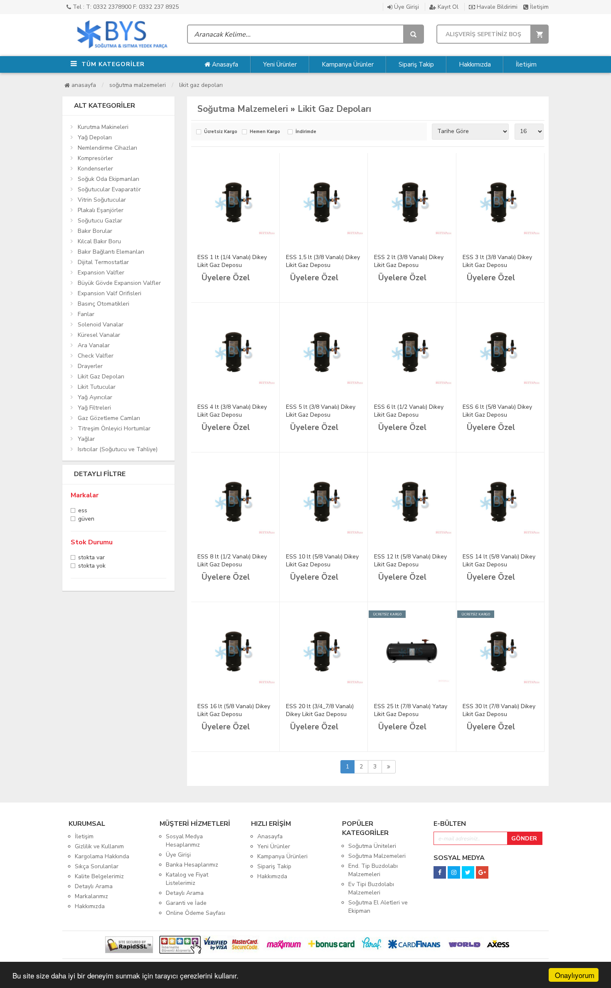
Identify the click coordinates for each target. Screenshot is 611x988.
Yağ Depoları (95, 137)
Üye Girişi (405, 7)
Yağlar (86, 439)
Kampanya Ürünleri (282, 856)
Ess (82, 511)
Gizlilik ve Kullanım (99, 846)
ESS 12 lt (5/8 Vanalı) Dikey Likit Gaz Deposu (410, 560)
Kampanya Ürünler (348, 64)
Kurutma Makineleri (103, 127)
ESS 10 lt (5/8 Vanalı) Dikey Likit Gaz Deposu (322, 560)
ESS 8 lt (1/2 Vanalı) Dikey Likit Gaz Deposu (232, 560)
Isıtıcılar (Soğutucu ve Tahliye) (118, 449)
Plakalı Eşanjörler (100, 210)
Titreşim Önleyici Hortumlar (114, 428)
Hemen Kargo (265, 132)
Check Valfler (95, 356)
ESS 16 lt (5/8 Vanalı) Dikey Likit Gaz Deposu (233, 710)
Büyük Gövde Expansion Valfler (119, 283)
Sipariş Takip (416, 64)
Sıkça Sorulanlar (96, 866)
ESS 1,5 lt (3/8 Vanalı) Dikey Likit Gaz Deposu (323, 261)
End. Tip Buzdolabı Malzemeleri (373, 870)
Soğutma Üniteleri (372, 846)
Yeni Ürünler (280, 64)
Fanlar (86, 314)
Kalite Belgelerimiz (99, 876)
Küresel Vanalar (99, 335)
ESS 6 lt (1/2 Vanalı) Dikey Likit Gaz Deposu (408, 411)
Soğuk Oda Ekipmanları (108, 179)
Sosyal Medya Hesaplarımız (184, 840)
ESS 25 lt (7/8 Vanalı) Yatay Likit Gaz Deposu (410, 710)
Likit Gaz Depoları (201, 85)
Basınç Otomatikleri (103, 304)
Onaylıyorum (574, 975)
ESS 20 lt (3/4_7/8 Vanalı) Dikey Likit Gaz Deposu (320, 710)
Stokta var (91, 558)
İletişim (538, 7)
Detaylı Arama (94, 886)
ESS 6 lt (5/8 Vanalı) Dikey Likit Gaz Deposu (497, 411)
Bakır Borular (95, 231)
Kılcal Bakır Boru (99, 241)
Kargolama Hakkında (102, 856)
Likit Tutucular (97, 387)
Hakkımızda (475, 64)
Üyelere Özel (226, 277)
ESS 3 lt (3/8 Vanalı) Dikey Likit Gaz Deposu (497, 261)
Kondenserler (95, 169)
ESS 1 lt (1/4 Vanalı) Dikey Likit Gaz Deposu (232, 261)
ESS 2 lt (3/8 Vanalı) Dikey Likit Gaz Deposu (408, 261)
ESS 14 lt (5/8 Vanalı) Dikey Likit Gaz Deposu (499, 560)
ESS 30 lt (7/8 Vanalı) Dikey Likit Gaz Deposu (499, 710)
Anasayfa (224, 64)
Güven (86, 519)
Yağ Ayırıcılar (95, 397)
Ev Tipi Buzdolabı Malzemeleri (371, 888)
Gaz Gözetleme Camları (109, 418)
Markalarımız (91, 896)
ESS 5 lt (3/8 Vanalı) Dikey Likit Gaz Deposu (320, 411)
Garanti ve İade (186, 903)
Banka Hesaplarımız (192, 865)
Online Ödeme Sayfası (195, 913)
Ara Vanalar (94, 345)
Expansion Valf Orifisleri (109, 293)
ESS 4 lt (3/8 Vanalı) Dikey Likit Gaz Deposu (232, 411)
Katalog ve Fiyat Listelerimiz (187, 879)
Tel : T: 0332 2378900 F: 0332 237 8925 (125, 7)
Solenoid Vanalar (100, 325)
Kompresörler (95, 158)
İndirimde (306, 132)
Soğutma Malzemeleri (137, 85)
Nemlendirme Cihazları (107, 148)
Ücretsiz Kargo (220, 132)
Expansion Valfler (101, 273)
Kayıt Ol (447, 7)
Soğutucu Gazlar (100, 221)
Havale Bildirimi (496, 7)
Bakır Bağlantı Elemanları (111, 252)
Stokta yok (92, 566)
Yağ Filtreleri (94, 408)
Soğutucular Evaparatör (109, 189)
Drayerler (90, 366)
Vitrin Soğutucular (102, 200)
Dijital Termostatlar (103, 262)
